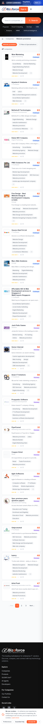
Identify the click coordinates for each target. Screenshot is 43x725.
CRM (37, 27)
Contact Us (6, 697)
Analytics (9, 30)
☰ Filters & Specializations (27, 44)
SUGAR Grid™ (6, 677)
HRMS (18, 30)
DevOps (29, 27)
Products (5, 674)
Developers (6, 684)
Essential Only (19, 722)
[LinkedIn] (9, 708)
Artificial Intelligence (30, 30)
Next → (32, 605)
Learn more (15, 718)
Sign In (23, 9)
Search (34, 20)
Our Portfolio (6, 694)
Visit (36, 3)
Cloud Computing (17, 27)
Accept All (31, 722)
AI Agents (5, 681)
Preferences (7, 722)
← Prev (11, 605)
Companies (10, 39)
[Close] (39, 721)
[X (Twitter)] (14, 708)
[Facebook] (4, 708)
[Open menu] (31, 9)
